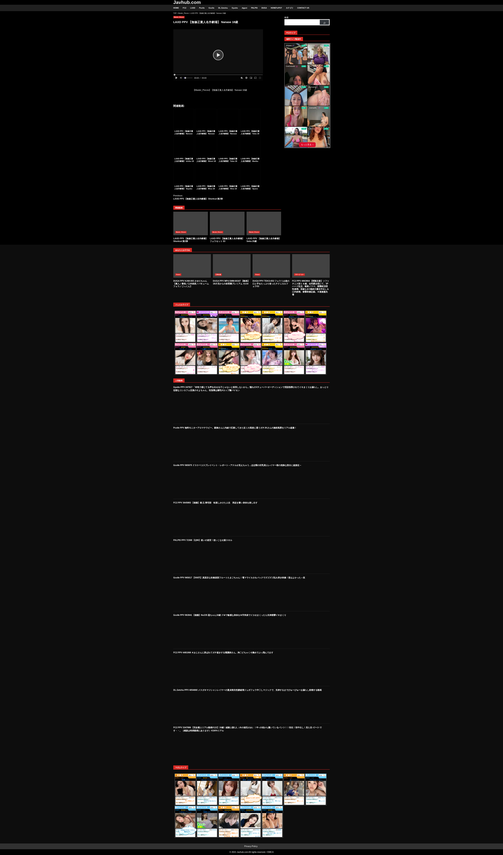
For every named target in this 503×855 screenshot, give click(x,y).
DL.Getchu (223, 8)
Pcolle (202, 8)
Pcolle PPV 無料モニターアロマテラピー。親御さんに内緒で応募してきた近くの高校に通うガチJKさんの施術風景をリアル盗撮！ (235, 428)
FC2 (184, 8)
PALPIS (254, 8)
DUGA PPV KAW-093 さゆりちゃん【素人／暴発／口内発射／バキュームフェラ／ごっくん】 (192, 266)
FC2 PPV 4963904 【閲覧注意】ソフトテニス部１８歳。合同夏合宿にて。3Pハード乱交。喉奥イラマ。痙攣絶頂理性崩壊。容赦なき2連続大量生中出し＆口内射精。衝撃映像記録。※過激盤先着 (311, 266)
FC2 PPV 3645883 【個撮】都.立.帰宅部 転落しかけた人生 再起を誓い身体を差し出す (215, 503)
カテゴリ (289, 8)
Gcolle (211, 8)
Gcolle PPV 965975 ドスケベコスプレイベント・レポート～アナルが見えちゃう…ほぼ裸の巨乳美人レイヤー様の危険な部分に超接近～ (237, 465)
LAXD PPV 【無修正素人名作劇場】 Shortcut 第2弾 (198, 197)
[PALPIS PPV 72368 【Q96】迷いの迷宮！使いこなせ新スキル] (191, 557)
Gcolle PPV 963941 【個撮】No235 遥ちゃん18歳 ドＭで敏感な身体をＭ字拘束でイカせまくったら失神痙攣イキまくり (229, 615)
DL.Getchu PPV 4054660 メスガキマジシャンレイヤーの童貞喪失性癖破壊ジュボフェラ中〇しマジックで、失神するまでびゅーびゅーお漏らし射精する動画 (247, 690)
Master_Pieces (179, 17)
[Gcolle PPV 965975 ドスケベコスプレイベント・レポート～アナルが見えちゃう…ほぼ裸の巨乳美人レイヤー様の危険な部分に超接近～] (191, 483)
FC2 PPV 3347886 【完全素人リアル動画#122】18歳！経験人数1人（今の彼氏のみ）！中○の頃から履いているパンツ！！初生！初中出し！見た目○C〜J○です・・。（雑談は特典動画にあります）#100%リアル (247, 729)
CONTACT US (303, 8)
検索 (286, 17)
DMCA (270, 852)
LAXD (192, 8)
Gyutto (235, 8)
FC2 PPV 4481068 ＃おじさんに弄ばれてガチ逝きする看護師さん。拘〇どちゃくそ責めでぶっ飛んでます (223, 652)
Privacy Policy (251, 846)
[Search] (326, 8)
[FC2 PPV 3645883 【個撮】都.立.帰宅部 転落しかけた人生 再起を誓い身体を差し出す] (191, 520)
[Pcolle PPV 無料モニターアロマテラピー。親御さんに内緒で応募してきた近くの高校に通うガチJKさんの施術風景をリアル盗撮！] (191, 445)
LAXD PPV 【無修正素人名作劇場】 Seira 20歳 (264, 223)
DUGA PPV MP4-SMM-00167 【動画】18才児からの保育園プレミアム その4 (231, 266)
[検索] (324, 22)
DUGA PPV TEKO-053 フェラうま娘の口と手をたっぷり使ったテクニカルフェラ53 (271, 266)
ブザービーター (299, 274)
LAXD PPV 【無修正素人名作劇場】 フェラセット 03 (227, 223)
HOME (176, 8)
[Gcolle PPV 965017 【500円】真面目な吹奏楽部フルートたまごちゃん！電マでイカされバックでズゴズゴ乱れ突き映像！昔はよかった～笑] (191, 595)
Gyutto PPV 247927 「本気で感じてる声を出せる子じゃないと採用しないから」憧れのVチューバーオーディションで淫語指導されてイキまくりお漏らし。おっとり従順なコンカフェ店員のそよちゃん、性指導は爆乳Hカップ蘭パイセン (251, 388)
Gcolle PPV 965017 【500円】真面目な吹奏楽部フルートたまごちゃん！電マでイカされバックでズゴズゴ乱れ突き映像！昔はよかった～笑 (239, 578)
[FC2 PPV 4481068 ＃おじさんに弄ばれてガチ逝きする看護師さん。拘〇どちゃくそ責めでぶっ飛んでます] (191, 670)
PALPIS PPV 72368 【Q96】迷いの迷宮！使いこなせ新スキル (202, 540)
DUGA (264, 8)
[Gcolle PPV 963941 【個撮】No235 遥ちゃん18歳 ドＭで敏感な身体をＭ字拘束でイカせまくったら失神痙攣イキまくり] (191, 632)
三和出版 (218, 274)
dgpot (244, 8)
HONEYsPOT (276, 8)
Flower (178, 274)
